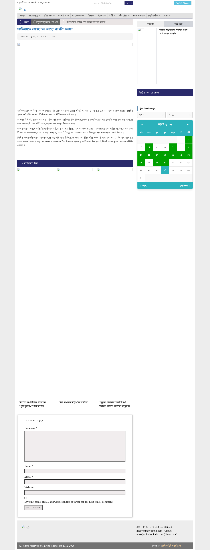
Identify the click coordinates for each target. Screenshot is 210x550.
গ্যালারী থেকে (63, 15)
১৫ (181, 154)
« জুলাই (143, 185)
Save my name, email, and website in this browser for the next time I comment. (68, 501)
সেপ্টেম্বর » (185, 185)
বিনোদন (101, 15)
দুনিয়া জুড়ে (48, 15)
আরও (166, 15)
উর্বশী (111, 15)
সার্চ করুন (128, 3)
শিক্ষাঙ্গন (91, 15)
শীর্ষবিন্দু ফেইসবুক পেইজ (149, 92)
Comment (31, 428)
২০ (165, 162)
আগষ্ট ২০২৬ (165, 124)
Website (29, 487)
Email (28, 476)
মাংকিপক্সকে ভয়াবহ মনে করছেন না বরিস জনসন (45, 29)
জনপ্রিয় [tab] (178, 24)
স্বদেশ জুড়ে (34, 15)
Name (28, 466)
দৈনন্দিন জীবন (153, 15)
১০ (141, 154)
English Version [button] (183, 3)
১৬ (188, 154)
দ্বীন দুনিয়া (123, 15)
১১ (149, 154)
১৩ (165, 154)
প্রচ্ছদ (22, 15)
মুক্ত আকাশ (138, 15)
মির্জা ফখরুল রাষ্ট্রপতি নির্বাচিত (73, 402)
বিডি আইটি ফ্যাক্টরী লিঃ (171, 545)
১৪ (173, 154)
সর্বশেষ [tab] (150, 24)
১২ (157, 154)
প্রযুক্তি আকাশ (78, 15)
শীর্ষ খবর (54, 22)
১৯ (157, 162)
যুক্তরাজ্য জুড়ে (43, 22)
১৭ (141, 162)
